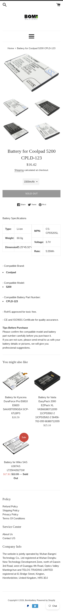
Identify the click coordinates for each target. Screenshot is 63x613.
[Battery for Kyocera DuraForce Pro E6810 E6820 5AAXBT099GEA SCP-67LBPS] (16, 381)
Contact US (9, 538)
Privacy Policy (10, 514)
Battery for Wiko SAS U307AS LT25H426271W (15, 466)
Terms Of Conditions (14, 518)
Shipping (19, 170)
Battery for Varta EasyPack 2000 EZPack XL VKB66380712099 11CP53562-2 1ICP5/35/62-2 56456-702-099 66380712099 (47, 409)
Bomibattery (30, 600)
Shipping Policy (11, 510)
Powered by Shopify (46, 600)
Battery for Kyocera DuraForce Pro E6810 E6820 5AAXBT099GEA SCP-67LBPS (16, 405)
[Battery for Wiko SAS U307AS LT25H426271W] (16, 445)
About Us (8, 534)
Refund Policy (10, 506)
